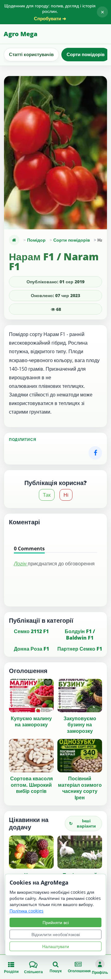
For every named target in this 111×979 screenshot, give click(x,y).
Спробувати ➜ (50, 18)
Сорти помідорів (86, 54)
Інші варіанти (82, 823)
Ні (66, 494)
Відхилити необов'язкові (55, 934)
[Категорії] (14, 240)
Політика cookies (26, 911)
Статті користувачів (31, 54)
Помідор (36, 240)
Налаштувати (55, 946)
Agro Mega (20, 34)
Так (47, 494)
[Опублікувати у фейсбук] (95, 453)
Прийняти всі (56, 922)
